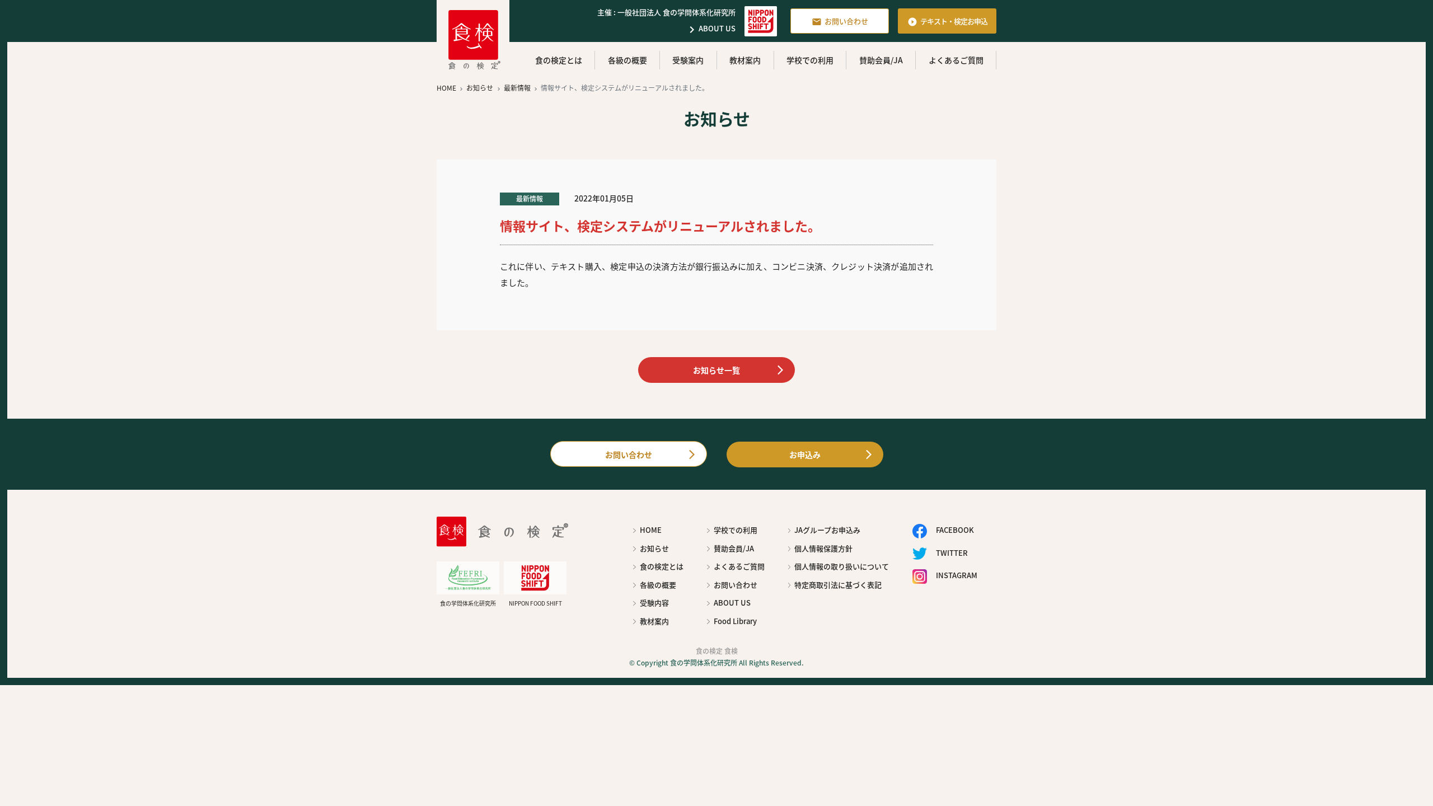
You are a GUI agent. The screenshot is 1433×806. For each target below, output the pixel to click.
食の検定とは (558, 59)
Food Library (735, 621)
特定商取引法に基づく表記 (838, 584)
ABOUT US (710, 29)
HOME (651, 529)
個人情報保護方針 (823, 548)
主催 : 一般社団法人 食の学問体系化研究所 (666, 12)
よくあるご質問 (956, 59)
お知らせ (654, 548)
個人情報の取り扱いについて (841, 566)
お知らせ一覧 (716, 370)
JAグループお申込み (827, 529)
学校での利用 (809, 59)
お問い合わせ (840, 21)
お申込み (805, 454)
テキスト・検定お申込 (947, 21)
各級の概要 (627, 59)
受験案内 (688, 59)
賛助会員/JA (881, 59)
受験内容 (654, 602)
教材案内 (745, 59)
